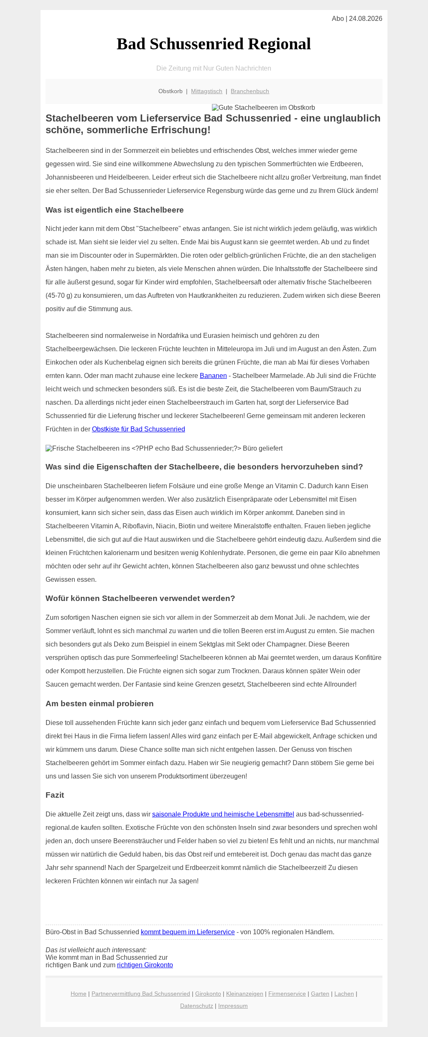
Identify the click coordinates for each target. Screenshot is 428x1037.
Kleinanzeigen (244, 993)
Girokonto (208, 993)
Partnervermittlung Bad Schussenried (141, 993)
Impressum (233, 1005)
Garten (320, 993)
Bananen (213, 375)
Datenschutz (196, 1005)
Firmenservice (287, 993)
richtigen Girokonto (145, 965)
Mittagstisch (206, 91)
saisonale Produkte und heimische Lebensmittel (223, 814)
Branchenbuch (250, 91)
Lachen (344, 993)
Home (79, 993)
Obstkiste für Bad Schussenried (138, 429)
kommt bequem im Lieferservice (188, 932)
